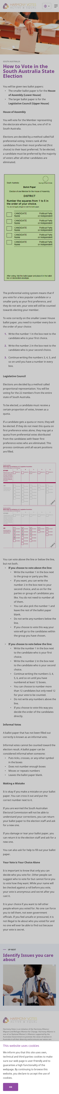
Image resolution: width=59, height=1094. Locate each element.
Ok (10, 1087)
